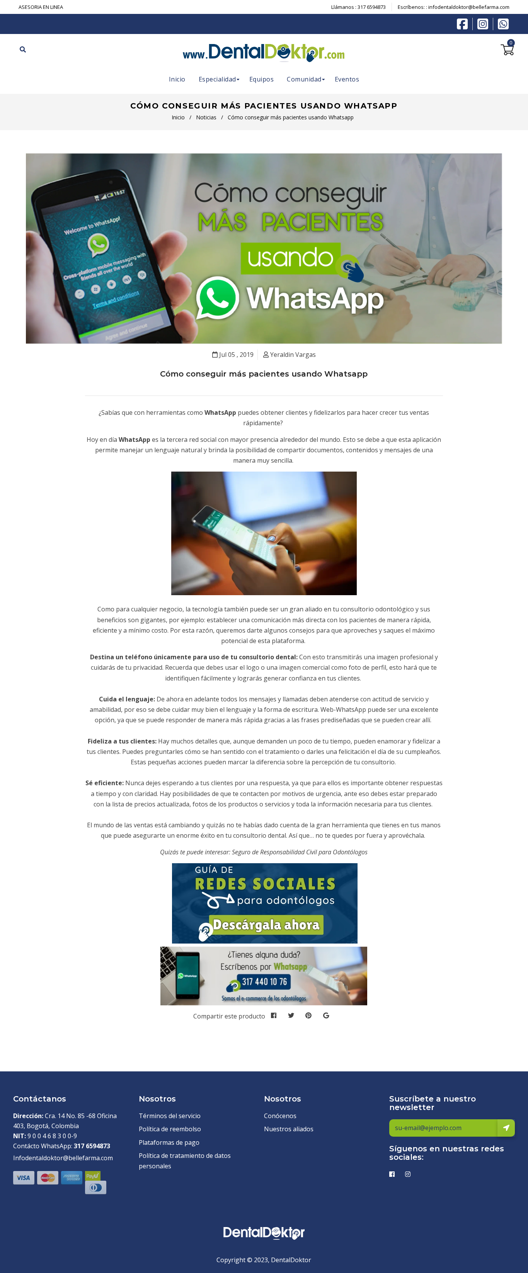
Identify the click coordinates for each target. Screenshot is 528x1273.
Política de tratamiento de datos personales (185, 1160)
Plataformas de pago (169, 1142)
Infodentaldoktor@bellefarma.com (63, 1158)
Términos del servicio (170, 1116)
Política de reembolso (170, 1129)
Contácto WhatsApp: (61, 1146)
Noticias (206, 117)
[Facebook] (464, 23)
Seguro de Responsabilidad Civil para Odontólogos (300, 852)
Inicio (178, 117)
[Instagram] (485, 24)
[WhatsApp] (503, 23)
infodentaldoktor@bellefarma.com (468, 6)
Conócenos (280, 1116)
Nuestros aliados (288, 1129)
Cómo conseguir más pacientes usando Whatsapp (264, 374)
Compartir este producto (229, 1016)
